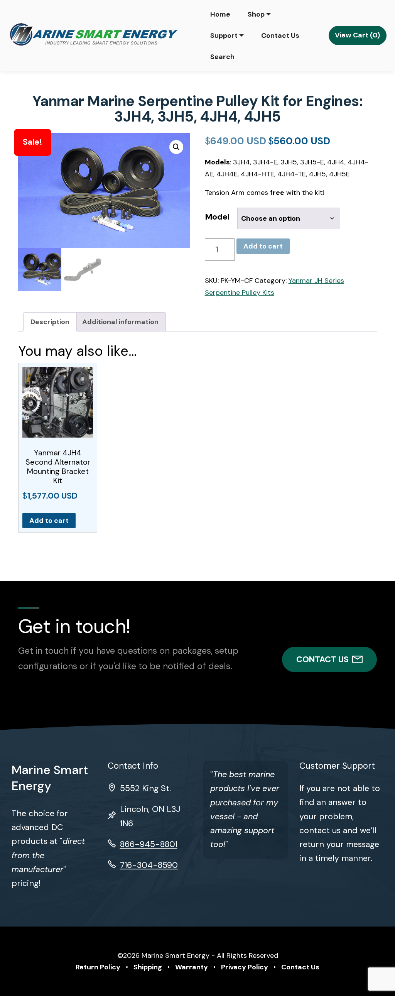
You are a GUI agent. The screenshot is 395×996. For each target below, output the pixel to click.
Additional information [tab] (120, 321)
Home (220, 14)
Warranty (191, 967)
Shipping (147, 967)
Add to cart (263, 246)
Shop (256, 14)
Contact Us (280, 35)
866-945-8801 (148, 844)
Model (217, 216)
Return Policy (98, 967)
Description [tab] (49, 321)
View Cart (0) (357, 35)
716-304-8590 (149, 865)
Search (222, 56)
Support (224, 35)
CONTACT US (322, 659)
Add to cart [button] (49, 520)
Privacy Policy (244, 967)
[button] (176, 147)
